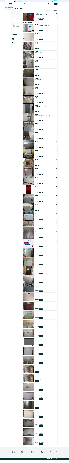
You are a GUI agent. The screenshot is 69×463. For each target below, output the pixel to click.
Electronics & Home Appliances (17, 7)
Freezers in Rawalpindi (30, 7)
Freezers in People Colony (37, 7)
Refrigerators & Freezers (24, 7)
